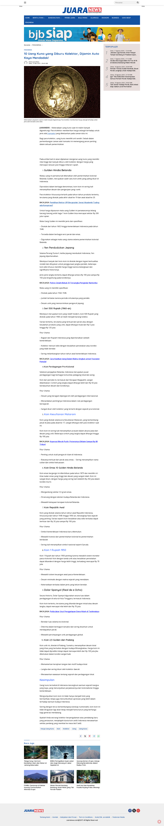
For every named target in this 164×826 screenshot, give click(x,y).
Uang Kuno (83, 729)
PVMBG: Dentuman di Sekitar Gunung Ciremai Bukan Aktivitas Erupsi (34, 787)
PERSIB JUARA (70, 18)
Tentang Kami (45, 817)
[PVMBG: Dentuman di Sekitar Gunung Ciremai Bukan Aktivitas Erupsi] (36, 776)
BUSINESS (115, 18)
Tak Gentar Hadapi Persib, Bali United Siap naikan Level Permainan (124, 86)
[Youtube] (138, 811)
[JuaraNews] (82, 10)
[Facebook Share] (80, 736)
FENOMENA (29, 22)
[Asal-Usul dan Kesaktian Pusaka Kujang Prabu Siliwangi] (88, 776)
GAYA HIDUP (126, 18)
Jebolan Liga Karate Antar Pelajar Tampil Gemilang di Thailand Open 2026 (123, 54)
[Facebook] (130, 811)
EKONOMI (105, 18)
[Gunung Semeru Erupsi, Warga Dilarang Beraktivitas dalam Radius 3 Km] (88, 752)
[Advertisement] (14, 38)
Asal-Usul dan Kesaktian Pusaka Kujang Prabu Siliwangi (88, 786)
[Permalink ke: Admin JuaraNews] (26, 62)
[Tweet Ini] (85, 736)
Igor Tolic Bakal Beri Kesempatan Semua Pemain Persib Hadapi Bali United (122, 78)
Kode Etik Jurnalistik (102, 817)
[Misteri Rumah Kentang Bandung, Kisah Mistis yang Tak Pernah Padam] (62, 776)
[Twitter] (134, 811)
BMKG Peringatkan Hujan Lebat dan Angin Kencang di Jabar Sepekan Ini (62, 763)
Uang (74, 729)
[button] (138, 2)
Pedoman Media (119, 817)
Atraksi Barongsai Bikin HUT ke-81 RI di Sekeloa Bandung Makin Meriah (123, 62)
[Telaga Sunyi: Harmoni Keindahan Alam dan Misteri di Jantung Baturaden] (36, 752)
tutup (20, 6)
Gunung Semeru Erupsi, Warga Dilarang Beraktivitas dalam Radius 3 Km (88, 763)
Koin (58, 729)
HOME (27, 18)
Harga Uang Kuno (47, 729)
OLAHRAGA (94, 18)
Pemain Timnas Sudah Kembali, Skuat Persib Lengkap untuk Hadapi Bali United (124, 70)
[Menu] (25, 2)
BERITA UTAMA (38, 18)
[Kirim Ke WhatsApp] (98, 736)
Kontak (55, 817)
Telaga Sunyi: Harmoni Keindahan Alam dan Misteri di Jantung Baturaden (35, 763)
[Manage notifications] (159, 821)
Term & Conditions (86, 817)
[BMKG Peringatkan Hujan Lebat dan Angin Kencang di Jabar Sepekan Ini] (62, 752)
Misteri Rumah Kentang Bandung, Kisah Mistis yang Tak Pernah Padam (62, 787)
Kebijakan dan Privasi (68, 817)
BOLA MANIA (82, 18)
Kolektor (66, 729)
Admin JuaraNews (34, 62)
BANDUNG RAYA (54, 18)
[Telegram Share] (94, 736)
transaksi (51, 133)
